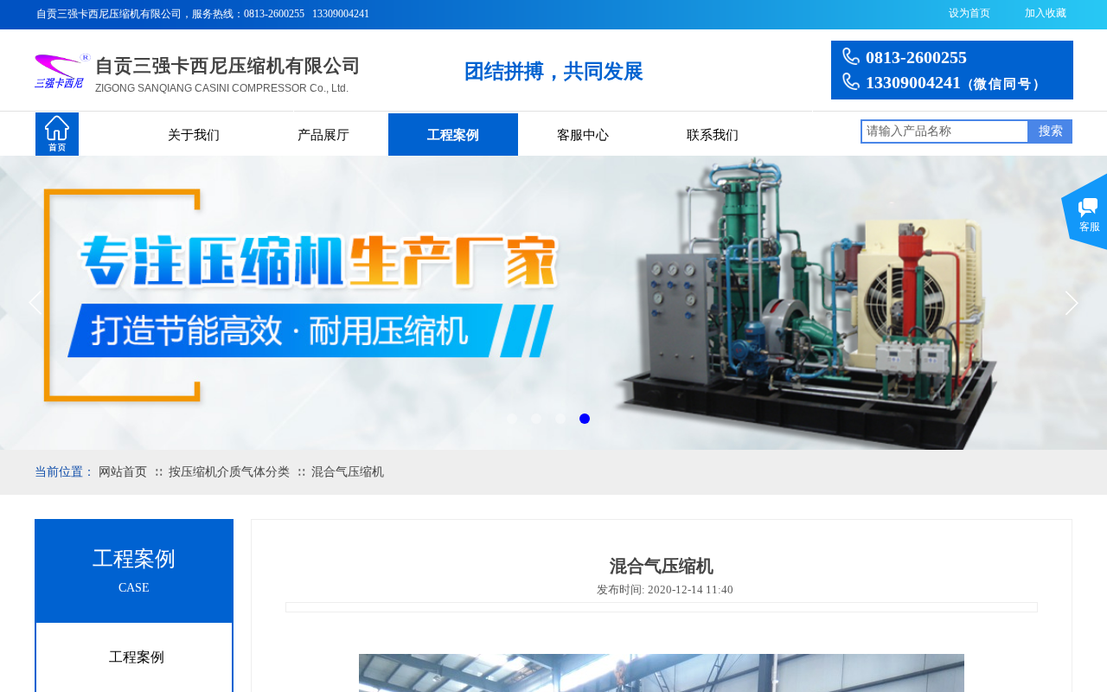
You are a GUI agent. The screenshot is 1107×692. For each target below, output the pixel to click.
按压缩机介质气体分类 (229, 471)
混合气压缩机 (347, 471)
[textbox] (945, 131)
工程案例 (453, 135)
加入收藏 (1045, 13)
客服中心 (583, 135)
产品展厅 (323, 135)
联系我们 (713, 135)
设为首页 (969, 13)
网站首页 (123, 471)
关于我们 (194, 135)
